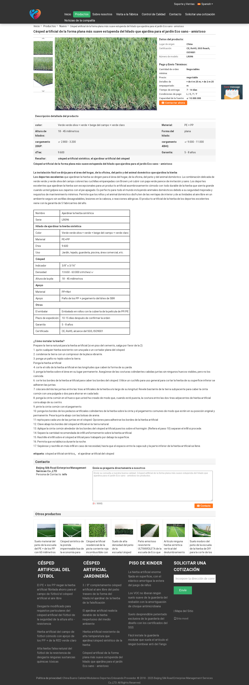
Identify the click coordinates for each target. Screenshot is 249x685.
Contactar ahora (175, 102)
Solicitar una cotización (200, 14)
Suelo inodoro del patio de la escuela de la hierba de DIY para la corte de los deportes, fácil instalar (201, 550)
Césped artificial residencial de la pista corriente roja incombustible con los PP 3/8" (97, 548)
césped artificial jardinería (96, 569)
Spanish (206, 4)
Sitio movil (182, 618)
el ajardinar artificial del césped (96, 453)
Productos (82, 14)
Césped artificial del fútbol (54, 569)
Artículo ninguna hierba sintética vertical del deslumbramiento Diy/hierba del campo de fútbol (174, 550)
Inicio (67, 14)
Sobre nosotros (102, 14)
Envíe (183, 590)
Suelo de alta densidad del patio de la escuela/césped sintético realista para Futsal (122, 550)
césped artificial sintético (60, 453)
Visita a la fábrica (127, 14)
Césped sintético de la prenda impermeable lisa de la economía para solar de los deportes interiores (72, 550)
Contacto (175, 14)
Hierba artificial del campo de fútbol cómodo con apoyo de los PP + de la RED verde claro (56, 636)
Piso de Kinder (145, 563)
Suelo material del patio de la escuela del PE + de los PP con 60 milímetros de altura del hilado (45, 548)
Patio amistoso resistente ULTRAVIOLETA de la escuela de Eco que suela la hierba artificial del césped (150, 550)
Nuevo (63, 26)
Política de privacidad (48, 678)
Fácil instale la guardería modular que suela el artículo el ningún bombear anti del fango (148, 640)
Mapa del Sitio (184, 611)
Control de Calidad (153, 14)
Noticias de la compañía (79, 20)
